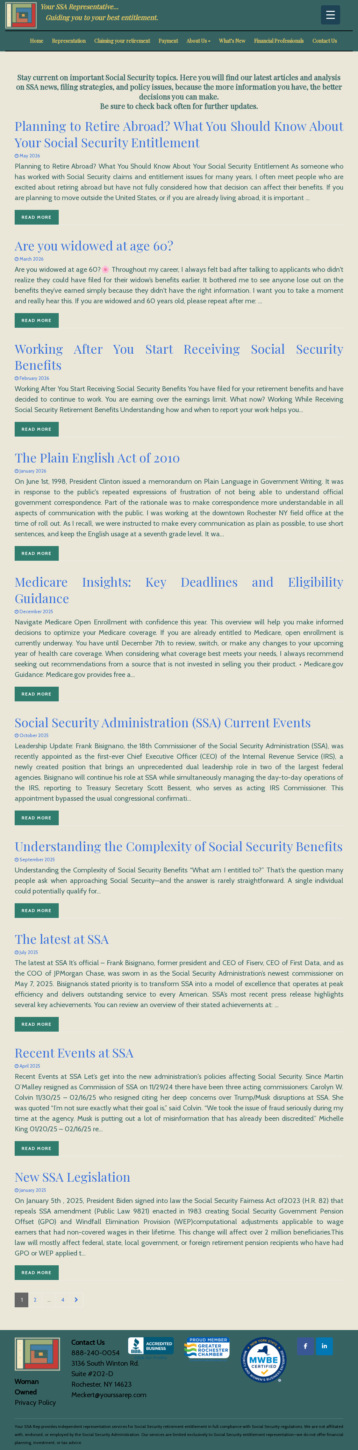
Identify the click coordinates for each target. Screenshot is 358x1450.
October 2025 (34, 735)
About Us (197, 40)
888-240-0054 (95, 1353)
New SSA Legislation (72, 1176)
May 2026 (29, 155)
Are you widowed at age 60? (94, 245)
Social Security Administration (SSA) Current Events (163, 722)
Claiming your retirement (122, 40)
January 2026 (32, 471)
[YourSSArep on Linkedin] (324, 1346)
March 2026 (31, 259)
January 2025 (32, 1190)
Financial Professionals (279, 40)
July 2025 (28, 952)
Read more (37, 217)
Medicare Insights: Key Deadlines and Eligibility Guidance (179, 589)
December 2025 (36, 611)
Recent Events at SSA (74, 1052)
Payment (168, 40)
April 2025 (29, 1066)
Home (36, 40)
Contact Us (325, 40)
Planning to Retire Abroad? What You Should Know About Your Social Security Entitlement (179, 133)
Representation (69, 40)
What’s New (232, 40)
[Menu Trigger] (330, 14)
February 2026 (34, 378)
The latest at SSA (62, 938)
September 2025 (37, 859)
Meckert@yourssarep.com (108, 1395)
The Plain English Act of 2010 (97, 457)
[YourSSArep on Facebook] (305, 1346)
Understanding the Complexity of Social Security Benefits (179, 845)
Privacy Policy (35, 1402)
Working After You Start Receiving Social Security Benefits (179, 356)
